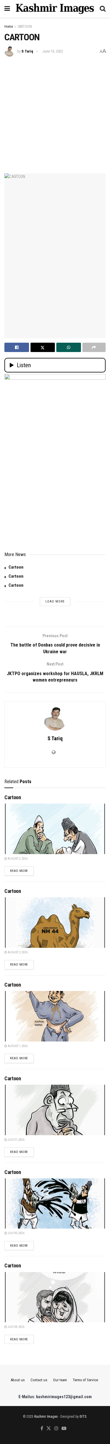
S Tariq (27, 51)
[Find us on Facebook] (41, 1428)
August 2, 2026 (17, 858)
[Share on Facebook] (16, 347)
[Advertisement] (55, 114)
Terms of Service (85, 1380)
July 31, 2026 (15, 1139)
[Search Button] (103, 9)
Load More (55, 601)
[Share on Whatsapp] (68, 347)
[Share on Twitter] (43, 347)
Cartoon (16, 567)
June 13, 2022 (52, 51)
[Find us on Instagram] (56, 1428)
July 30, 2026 (15, 1233)
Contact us (39, 1380)
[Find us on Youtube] (64, 1428)
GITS (82, 1417)
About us (18, 1380)
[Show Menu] (7, 9)
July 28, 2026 (15, 1326)
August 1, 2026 (17, 1046)
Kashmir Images (46, 1417)
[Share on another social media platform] (94, 347)
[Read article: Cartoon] (55, 829)
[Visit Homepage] (55, 9)
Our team (60, 1380)
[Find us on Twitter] (48, 1428)
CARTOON (25, 27)
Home (8, 27)
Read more (22, 871)
